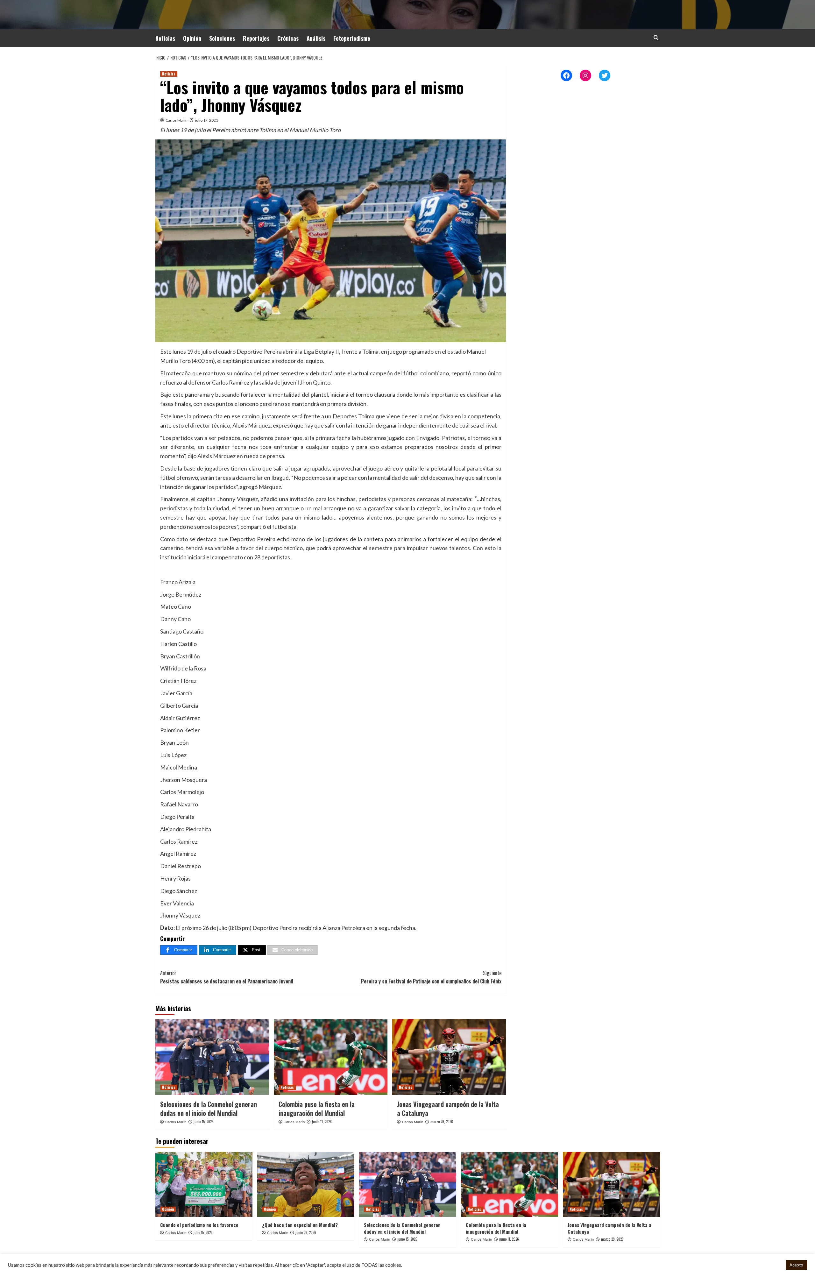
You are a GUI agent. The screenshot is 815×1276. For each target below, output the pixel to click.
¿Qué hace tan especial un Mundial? (300, 1224)
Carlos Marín (177, 120)
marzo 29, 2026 (441, 1121)
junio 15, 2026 (204, 1121)
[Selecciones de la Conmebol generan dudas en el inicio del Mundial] (212, 1057)
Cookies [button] (772, 1265)
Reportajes (256, 38)
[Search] (656, 37)
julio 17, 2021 (206, 120)
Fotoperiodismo (351, 38)
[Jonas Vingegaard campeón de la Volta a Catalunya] (449, 1057)
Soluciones (222, 38)
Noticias (165, 38)
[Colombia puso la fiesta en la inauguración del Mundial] (330, 1057)
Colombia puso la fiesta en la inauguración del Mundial (317, 1108)
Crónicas (288, 38)
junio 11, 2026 (322, 1121)
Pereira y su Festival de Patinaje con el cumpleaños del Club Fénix (431, 977)
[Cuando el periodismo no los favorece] (203, 1184)
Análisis (316, 38)
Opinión (192, 38)
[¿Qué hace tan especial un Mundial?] (305, 1184)
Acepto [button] (796, 1264)
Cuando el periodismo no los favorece (199, 1224)
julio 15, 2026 (203, 1232)
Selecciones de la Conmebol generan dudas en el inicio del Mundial (208, 1108)
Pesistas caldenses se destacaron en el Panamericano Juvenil (226, 977)
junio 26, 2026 (305, 1232)
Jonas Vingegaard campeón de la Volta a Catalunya (448, 1108)
